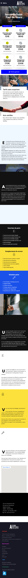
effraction (15, 411)
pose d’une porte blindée (7, 199)
